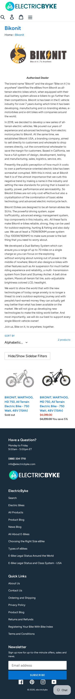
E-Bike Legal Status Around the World (31, 555)
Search (12, 497)
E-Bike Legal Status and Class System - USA (35, 563)
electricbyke (42, 689)
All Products (15, 512)
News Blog (14, 526)
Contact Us (15, 590)
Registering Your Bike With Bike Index (30, 626)
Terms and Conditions (21, 633)
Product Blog (16, 519)
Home (9, 35)
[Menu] (30, 17)
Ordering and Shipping (22, 597)
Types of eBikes (17, 548)
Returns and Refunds (20, 619)
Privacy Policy (16, 604)
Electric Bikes (16, 505)
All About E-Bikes (18, 534)
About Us (14, 583)
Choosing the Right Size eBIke (26, 541)
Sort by (10, 335)
